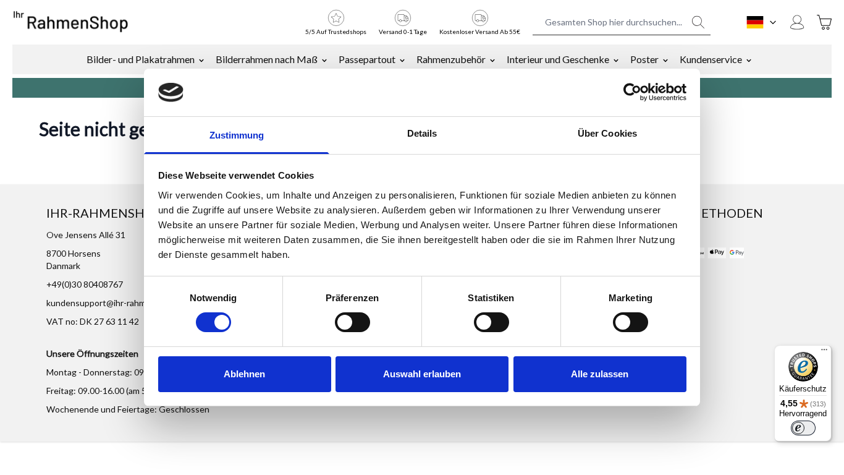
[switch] (352, 322)
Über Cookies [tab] (607, 133)
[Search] (698, 22)
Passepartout (367, 59)
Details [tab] (422, 133)
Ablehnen (244, 374)
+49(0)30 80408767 (84, 284)
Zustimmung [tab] (236, 135)
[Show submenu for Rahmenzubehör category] (492, 59)
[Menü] (824, 352)
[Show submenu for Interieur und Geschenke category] (616, 59)
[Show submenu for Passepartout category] (402, 59)
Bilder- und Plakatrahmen (141, 59)
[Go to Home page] (70, 22)
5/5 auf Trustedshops (335, 31)
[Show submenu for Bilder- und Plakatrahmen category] (201, 59)
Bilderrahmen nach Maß (267, 59)
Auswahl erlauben (422, 374)
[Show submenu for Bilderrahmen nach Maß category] (324, 59)
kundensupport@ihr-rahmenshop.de (116, 302)
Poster (644, 59)
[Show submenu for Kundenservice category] (749, 59)
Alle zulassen (599, 374)
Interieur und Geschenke (558, 59)
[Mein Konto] (797, 22)
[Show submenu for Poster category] (665, 59)
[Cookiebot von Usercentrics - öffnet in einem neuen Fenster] (632, 92)
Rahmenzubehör (451, 59)
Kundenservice (711, 59)
